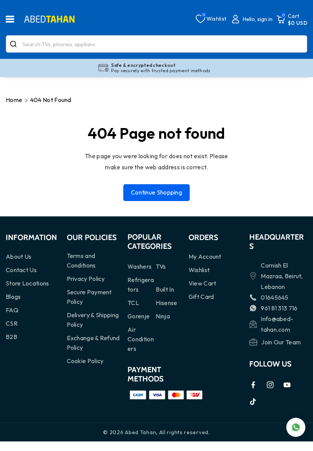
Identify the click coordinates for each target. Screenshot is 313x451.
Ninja (163, 316)
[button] (14, 19)
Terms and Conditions (81, 260)
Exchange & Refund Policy (93, 342)
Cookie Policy (85, 361)
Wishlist (199, 270)
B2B (11, 337)
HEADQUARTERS (276, 241)
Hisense (166, 303)
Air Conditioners (140, 339)
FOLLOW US (270, 363)
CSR (12, 323)
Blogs (13, 296)
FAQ (12, 310)
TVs (161, 266)
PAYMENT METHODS (145, 374)
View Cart (202, 283)
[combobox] (156, 44)
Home (14, 100)
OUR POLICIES (92, 237)
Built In (165, 289)
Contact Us (21, 270)
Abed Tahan (140, 432)
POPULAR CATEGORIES (149, 241)
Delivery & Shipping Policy (93, 319)
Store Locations (27, 283)
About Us (18, 256)
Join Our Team (281, 342)
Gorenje (138, 316)
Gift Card (201, 296)
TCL (133, 303)
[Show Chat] (295, 427)
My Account (205, 256)
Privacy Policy (86, 278)
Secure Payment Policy (89, 296)
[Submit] (14, 44)
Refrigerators (140, 284)
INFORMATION (31, 237)
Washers (139, 266)
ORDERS (203, 237)
